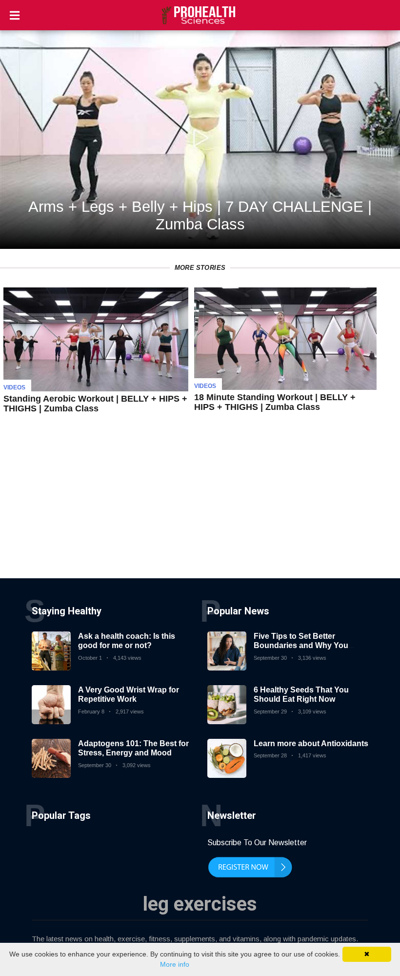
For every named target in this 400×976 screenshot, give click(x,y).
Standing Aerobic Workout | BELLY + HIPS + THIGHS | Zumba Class (95, 403)
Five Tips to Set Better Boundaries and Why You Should (301, 645)
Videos (14, 387)
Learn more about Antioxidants (311, 743)
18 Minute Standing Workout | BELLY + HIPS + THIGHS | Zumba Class (275, 402)
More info (174, 964)
